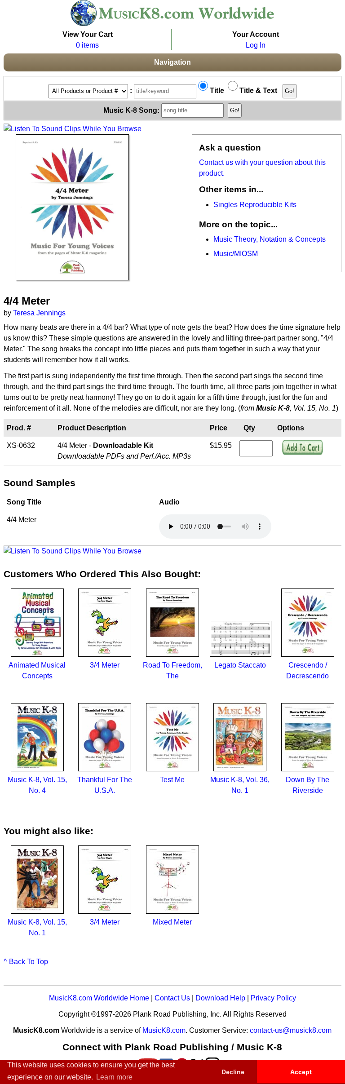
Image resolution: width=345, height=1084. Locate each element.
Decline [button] (232, 1071)
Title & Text (257, 90)
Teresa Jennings (39, 313)
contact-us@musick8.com (291, 1030)
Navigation (172, 62)
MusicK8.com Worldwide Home (99, 998)
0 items (87, 45)
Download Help (220, 998)
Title (216, 90)
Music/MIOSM (235, 253)
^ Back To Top (26, 961)
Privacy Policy (273, 998)
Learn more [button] (114, 1077)
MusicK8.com (164, 1030)
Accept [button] (301, 1071)
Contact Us (172, 998)
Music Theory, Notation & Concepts (269, 239)
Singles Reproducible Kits (254, 204)
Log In (255, 45)
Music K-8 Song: (132, 110)
